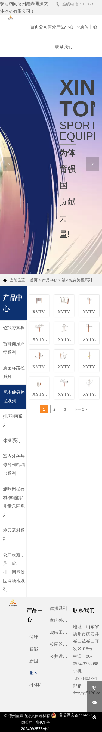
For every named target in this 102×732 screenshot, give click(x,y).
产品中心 (49, 280)
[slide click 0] (48, 270)
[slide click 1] (52, 270)
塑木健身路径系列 (76, 280)
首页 (34, 280)
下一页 (80, 409)
